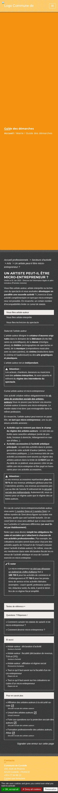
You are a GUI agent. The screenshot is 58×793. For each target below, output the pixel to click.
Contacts (9, 760)
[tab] (29, 312)
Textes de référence (15, 606)
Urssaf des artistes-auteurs (22, 712)
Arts (9, 263)
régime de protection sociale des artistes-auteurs (28, 399)
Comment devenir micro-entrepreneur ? (26, 630)
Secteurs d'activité (41, 260)
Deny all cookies (32, 789)
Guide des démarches (39, 133)
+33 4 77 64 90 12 (12, 775)
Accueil (9, 133)
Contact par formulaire (14, 778)
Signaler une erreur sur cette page (35, 743)
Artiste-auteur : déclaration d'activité (24, 646)
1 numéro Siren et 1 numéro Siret (31, 511)
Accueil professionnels (16, 260)
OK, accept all (11, 789)
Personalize (50, 789)
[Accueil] (19, 6)
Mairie (20, 133)
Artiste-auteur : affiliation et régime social (26, 663)
